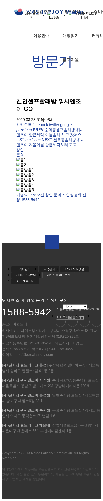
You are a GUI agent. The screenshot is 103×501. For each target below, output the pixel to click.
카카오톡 (24, 125)
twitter (54, 125)
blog (61, 322)
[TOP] (52, 242)
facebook (40, 125)
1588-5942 (27, 312)
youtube (73, 322)
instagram (97, 322)
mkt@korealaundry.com (34, 355)
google (66, 125)
